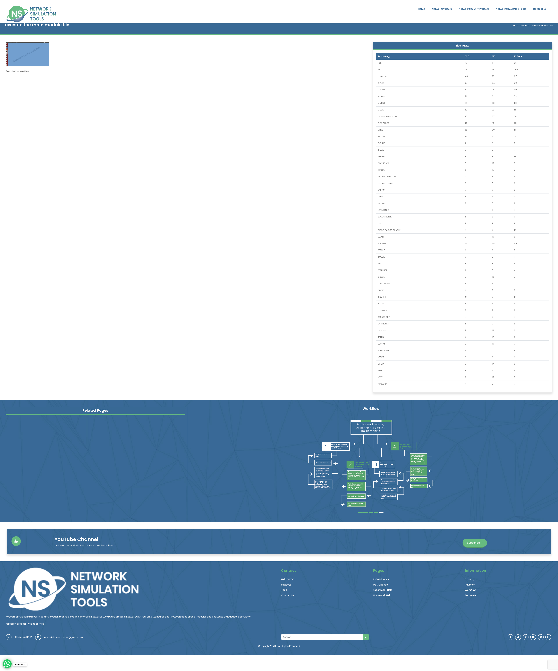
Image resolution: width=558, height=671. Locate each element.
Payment (470, 584)
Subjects (286, 584)
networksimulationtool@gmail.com (63, 637)
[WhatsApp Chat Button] (7, 663)
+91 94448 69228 (22, 637)
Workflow (470, 590)
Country (469, 579)
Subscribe (474, 543)
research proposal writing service (25, 624)
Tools (284, 590)
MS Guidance (380, 584)
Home (421, 9)
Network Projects (442, 9)
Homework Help (382, 595)
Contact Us (540, 9)
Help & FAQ (287, 579)
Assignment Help (382, 590)
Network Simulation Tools (511, 9)
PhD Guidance (381, 579)
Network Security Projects (474, 9)
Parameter (471, 595)
